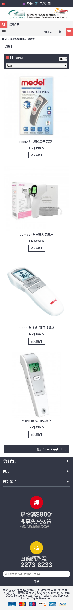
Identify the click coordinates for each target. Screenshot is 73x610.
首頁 (4, 39)
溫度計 (31, 39)
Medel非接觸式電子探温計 (36, 141)
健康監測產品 (17, 39)
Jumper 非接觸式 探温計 (36, 234)
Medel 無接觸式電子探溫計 (36, 327)
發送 (36, 581)
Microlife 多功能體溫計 (36, 421)
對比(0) (19, 58)
